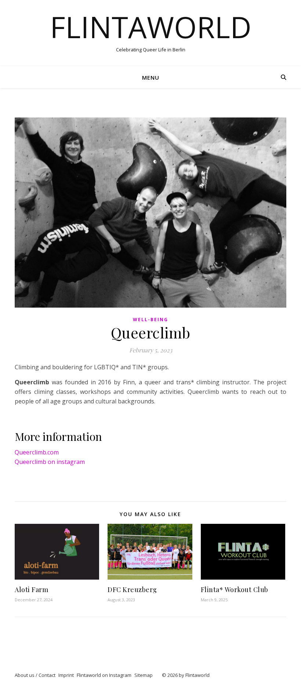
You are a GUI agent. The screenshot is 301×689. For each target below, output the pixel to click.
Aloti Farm (31, 589)
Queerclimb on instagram (50, 462)
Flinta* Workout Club (234, 589)
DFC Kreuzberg (132, 589)
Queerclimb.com (37, 452)
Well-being (150, 319)
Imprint (66, 675)
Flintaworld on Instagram (104, 675)
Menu (150, 77)
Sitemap (143, 675)
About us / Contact (35, 675)
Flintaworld (150, 26)
